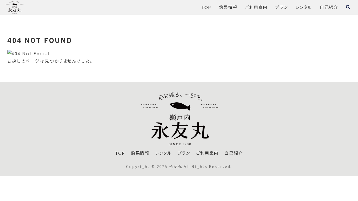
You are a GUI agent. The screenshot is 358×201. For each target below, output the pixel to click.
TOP (120, 152)
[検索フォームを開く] (348, 7)
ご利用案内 (207, 152)
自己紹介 (233, 152)
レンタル (163, 152)
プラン (184, 152)
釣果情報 (140, 152)
